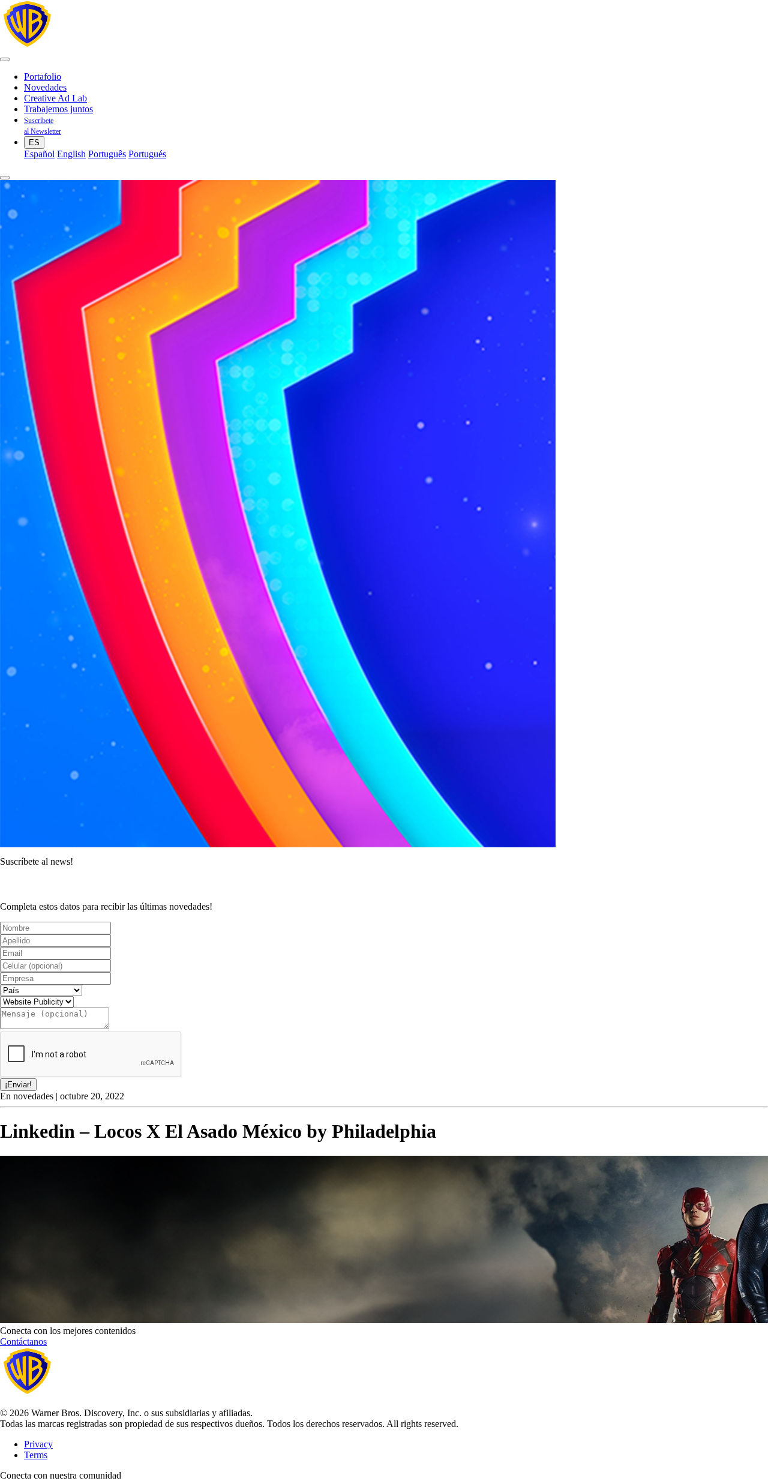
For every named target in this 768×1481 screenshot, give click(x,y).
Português (107, 154)
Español (39, 154)
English (71, 154)
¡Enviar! (18, 1084)
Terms (35, 1455)
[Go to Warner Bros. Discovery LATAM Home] (116, 45)
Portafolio (42, 76)
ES (34, 142)
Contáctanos (23, 1341)
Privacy (38, 1444)
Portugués (147, 154)
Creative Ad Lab (55, 98)
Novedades (45, 87)
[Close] (5, 177)
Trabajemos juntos (58, 109)
